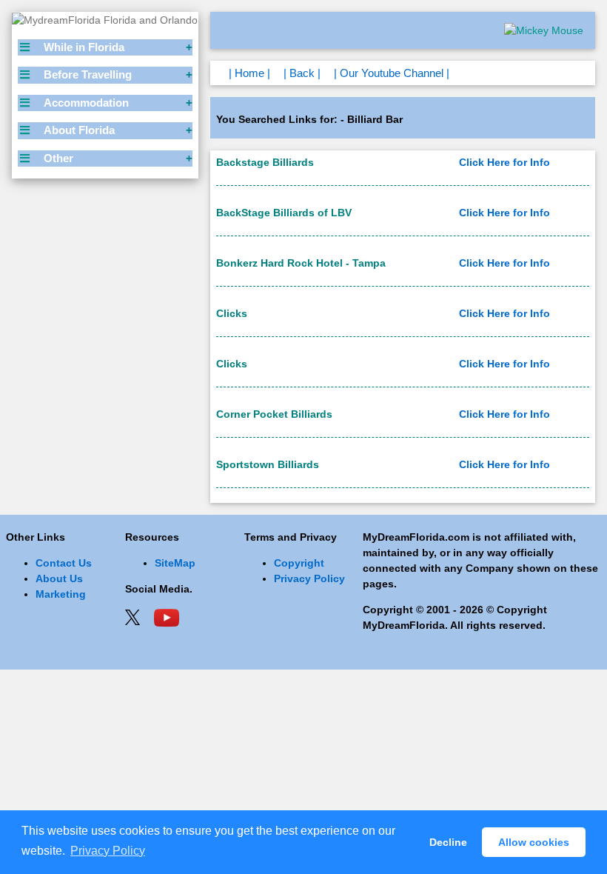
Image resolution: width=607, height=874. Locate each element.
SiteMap (175, 563)
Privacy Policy (309, 578)
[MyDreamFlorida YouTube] (166, 616)
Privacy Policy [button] (107, 850)
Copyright (299, 563)
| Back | (302, 73)
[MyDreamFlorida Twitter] (132, 616)
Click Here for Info (504, 162)
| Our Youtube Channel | (391, 73)
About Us (59, 578)
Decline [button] (448, 842)
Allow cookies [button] (533, 842)
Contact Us (64, 563)
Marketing (61, 594)
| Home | (249, 73)
